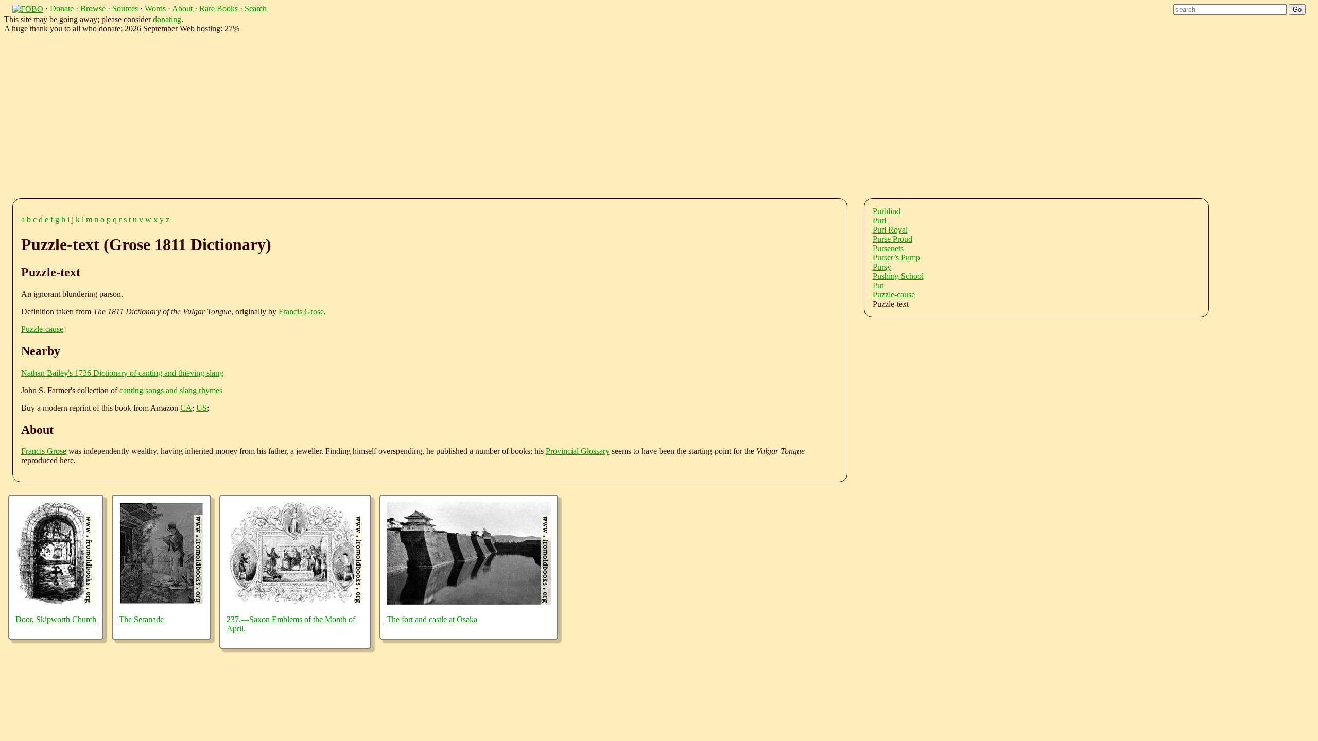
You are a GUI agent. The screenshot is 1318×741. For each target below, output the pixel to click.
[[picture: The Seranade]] (161, 601)
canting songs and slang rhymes (170, 390)
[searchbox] (1230, 9)
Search (256, 8)
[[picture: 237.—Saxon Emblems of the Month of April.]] (295, 601)
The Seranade (141, 619)
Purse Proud (892, 239)
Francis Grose (301, 311)
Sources (125, 8)
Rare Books (218, 8)
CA (186, 407)
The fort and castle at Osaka (432, 619)
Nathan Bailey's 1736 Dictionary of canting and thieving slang (122, 372)
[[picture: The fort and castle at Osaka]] (469, 601)
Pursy (882, 266)
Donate (62, 8)
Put (878, 285)
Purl (879, 220)
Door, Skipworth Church (55, 619)
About (182, 8)
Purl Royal (890, 229)
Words (155, 8)
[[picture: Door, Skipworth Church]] (54, 601)
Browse (93, 8)
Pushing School (898, 276)
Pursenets (888, 248)
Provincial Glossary (578, 451)
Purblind (886, 211)
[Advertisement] (329, 114)
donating (167, 19)
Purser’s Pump (896, 257)
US (201, 407)
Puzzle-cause (42, 329)
